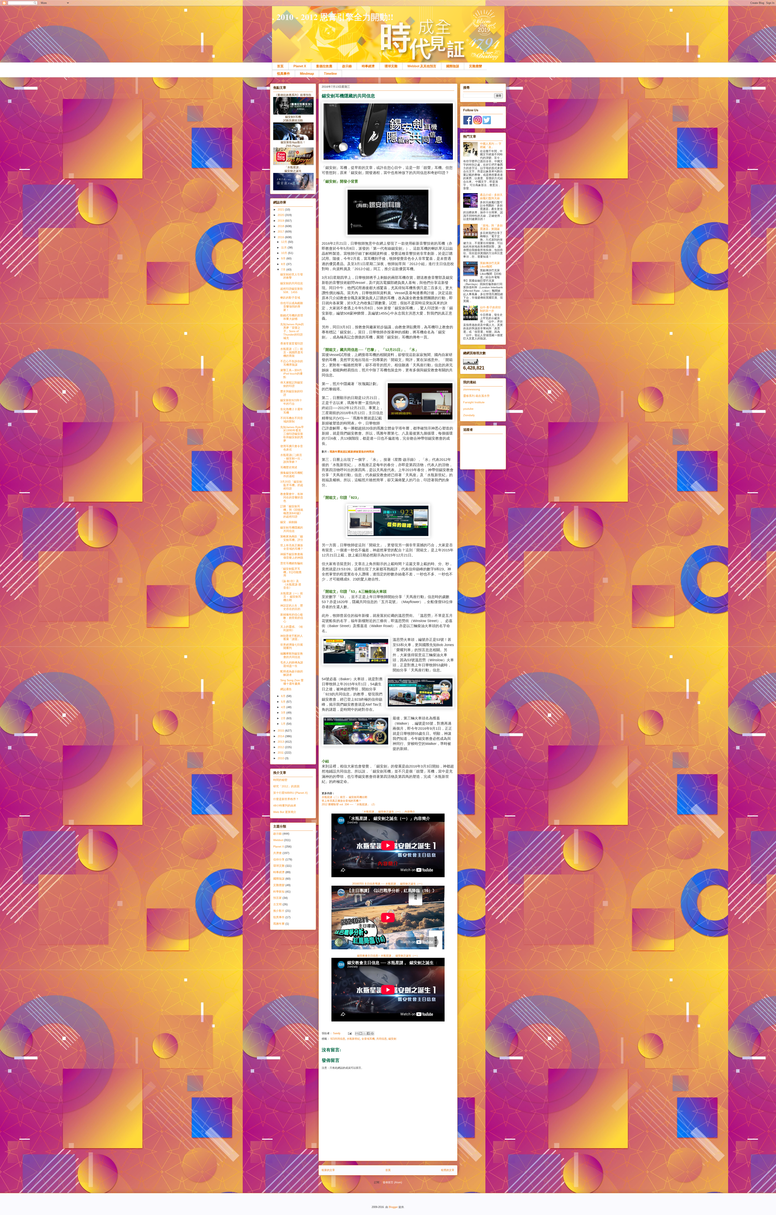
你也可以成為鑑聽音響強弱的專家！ (291, 306)
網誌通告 (286, 689)
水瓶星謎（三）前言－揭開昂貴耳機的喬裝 (291, 352)
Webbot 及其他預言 (421, 66)
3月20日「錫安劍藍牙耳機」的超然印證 (291, 485)
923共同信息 (337, 1038)
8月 (283, 264)
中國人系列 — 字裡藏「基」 (490, 145)
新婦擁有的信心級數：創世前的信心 (291, 618)
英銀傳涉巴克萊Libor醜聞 (490, 264)
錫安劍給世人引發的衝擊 (291, 276)
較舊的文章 (447, 1170)
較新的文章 (328, 1170)
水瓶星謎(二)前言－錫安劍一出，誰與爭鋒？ (291, 458)
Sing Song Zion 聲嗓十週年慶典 (292, 682)
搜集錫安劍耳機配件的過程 (291, 474)
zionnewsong (471, 389)
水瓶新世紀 (353, 1038)
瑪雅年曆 (279, 923)
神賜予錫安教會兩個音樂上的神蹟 (291, 556)
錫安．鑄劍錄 (288, 522)
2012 (281, 747)
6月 (283, 696)
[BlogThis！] (361, 1033)
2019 (281, 220)
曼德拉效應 (324, 66)
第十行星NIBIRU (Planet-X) (290, 792)
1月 (283, 723)
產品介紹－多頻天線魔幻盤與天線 (491, 196)
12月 (284, 241)
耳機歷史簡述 (288, 467)
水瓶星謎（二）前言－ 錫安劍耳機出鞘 (344, 797)
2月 (283, 718)
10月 (284, 253)
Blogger (393, 1207)
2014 (281, 736)
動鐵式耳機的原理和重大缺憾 (291, 317)
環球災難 (391, 66)
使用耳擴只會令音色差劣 (291, 447)
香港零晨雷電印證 (291, 343)
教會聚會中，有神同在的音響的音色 (291, 497)
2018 (281, 226)
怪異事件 (283, 73)
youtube (468, 408)
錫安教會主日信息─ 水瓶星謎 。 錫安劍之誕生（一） (388, 955)
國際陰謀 (452, 66)
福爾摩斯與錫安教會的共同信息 (291, 655)
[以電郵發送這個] (357, 1033)
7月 (283, 269)
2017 (281, 231)
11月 (284, 247)
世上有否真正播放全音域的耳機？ (341, 800)
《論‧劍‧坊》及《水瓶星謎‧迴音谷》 (290, 584)
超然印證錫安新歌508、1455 (291, 290)
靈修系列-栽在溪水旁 (476, 395)
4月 (283, 707)
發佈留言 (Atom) (392, 1182)
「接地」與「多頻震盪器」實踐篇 (491, 227)
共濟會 (277, 853)
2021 (281, 209)
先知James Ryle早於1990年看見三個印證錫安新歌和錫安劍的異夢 (292, 433)
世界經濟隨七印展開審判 (291, 646)
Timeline (330, 73)
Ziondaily (469, 415)
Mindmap (307, 73)
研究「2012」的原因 (286, 786)
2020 (281, 215)
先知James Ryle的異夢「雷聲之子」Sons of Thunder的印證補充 (292, 331)
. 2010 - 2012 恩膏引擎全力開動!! (332, 17)
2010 (281, 758)
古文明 (277, 904)
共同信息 (381, 1038)
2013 (281, 741)
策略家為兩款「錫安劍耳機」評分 (291, 538)
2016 (281, 237)
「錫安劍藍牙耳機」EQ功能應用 (291, 572)
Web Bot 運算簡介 (284, 812)
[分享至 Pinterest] (372, 1033)
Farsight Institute (474, 402)
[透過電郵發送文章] (349, 1033)
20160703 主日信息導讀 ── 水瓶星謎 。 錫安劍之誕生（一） (388, 883)
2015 (281, 730)
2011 (281, 752)
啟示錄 (347, 66)
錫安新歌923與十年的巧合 (291, 402)
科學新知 (279, 891)
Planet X (299, 66)
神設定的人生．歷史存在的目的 (291, 607)
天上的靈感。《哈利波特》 (291, 628)
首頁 (280, 66)
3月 (283, 712)
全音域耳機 (368, 1038)
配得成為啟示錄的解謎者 (291, 673)
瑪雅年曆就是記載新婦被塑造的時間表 (352, 451)
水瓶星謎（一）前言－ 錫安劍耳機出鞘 (291, 597)
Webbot (278, 840)
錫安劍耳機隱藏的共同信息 (291, 529)
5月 (283, 701)
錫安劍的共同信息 (291, 283)
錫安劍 (392, 1038)
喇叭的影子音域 (290, 297)
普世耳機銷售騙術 (291, 563)
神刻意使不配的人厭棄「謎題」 (291, 637)
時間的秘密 (280, 779)
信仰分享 (279, 859)
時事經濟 (368, 66)
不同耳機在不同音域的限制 (291, 419)
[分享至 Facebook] (368, 1033)
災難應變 (475, 66)
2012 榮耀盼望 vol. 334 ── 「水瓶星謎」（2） (349, 804)
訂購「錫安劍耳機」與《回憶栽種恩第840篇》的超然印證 (291, 511)
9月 (283, 258)
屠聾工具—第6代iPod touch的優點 (291, 374)
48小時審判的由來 (284, 805)
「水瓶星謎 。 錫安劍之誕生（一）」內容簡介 (388, 811)
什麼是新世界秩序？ (286, 799)
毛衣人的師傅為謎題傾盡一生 (291, 664)
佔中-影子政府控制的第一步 (490, 309)
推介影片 (279, 910)
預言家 (277, 897)
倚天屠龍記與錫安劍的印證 (291, 384)
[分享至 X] (365, 1033)
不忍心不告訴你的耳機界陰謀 (291, 363)
